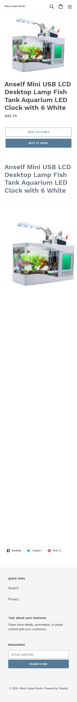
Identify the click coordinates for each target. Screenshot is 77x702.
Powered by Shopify (56, 688)
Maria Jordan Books (31, 688)
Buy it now (38, 143)
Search (13, 588)
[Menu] (69, 6)
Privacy (13, 599)
